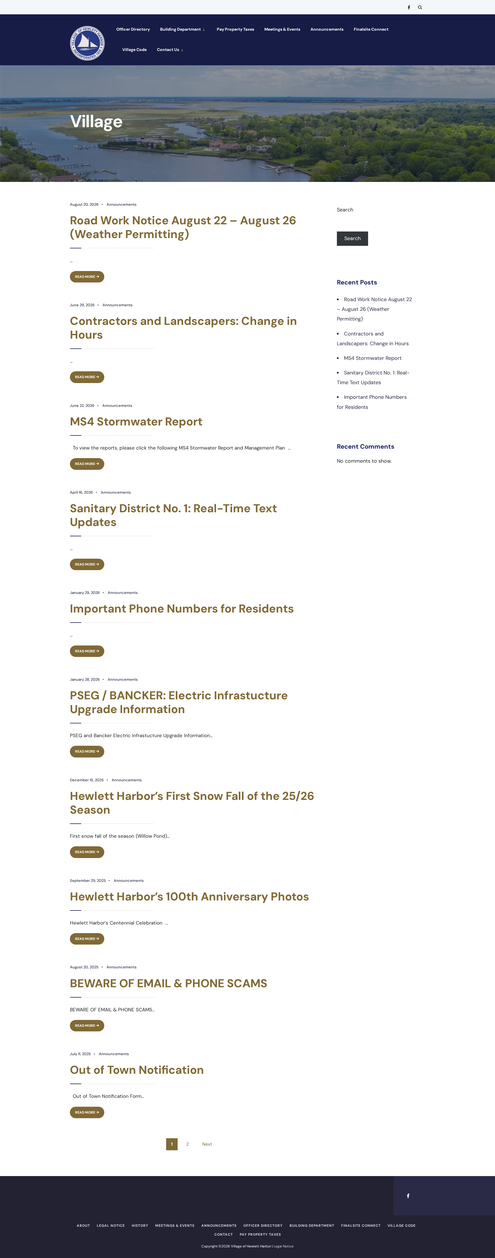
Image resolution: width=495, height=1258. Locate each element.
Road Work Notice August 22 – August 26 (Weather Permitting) (183, 227)
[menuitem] (182, 29)
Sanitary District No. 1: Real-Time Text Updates (173, 515)
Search (345, 209)
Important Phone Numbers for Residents (182, 608)
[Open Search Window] (420, 7)
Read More (89, 275)
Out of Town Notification (137, 1069)
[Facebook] (409, 7)
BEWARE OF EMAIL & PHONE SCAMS (168, 983)
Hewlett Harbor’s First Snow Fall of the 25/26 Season (192, 802)
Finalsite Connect (371, 29)
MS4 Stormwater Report (136, 421)
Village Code (134, 49)
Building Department (180, 29)
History (140, 1225)
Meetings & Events (282, 29)
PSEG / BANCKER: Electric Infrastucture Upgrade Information (179, 702)
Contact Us (168, 49)
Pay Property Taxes (235, 29)
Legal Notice (111, 1225)
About (83, 1225)
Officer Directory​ (133, 29)
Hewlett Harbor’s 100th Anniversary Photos (189, 896)
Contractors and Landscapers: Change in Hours (183, 327)
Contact (223, 1234)
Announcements (327, 29)
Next (207, 1144)
